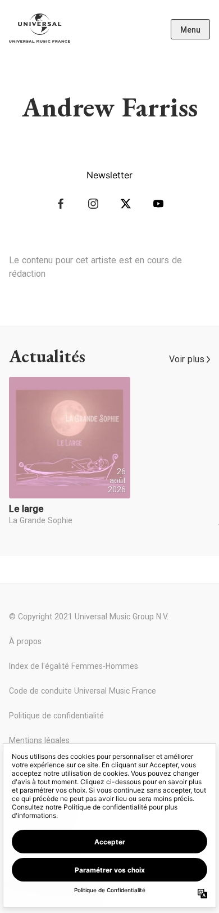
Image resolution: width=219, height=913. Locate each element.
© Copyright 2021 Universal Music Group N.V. (88, 616)
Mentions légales (39, 740)
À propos (25, 641)
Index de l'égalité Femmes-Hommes (73, 666)
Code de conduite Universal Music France (82, 690)
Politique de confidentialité (56, 715)
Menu (190, 29)
